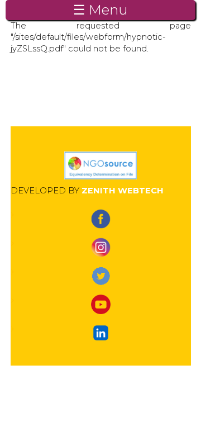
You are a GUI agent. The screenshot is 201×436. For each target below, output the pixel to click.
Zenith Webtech (123, 191)
